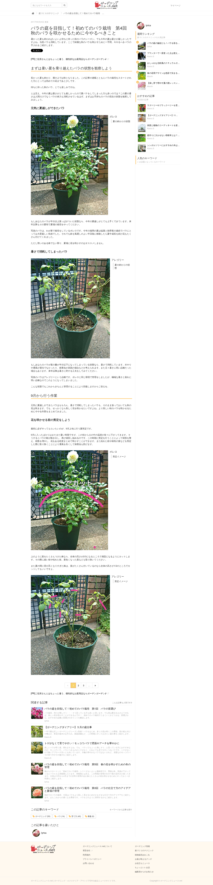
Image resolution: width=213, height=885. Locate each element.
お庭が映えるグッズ (143, 859)
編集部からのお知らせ (144, 871)
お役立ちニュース (142, 863)
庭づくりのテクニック (144, 850)
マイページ (175, 5)
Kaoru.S (47, 737)
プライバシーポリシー (92, 859)
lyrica (46, 720)
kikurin (150, 76)
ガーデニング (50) (42, 816)
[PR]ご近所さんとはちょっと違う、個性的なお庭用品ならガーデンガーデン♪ (68, 59)
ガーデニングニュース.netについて (97, 846)
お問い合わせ (88, 863)
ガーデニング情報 (142, 846)
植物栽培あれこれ (142, 854)
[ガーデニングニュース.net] (106, 6)
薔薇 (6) (90, 816)
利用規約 (86, 854)
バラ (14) (61, 816)
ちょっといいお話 (142, 867)
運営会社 (86, 850)
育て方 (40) (76, 816)
